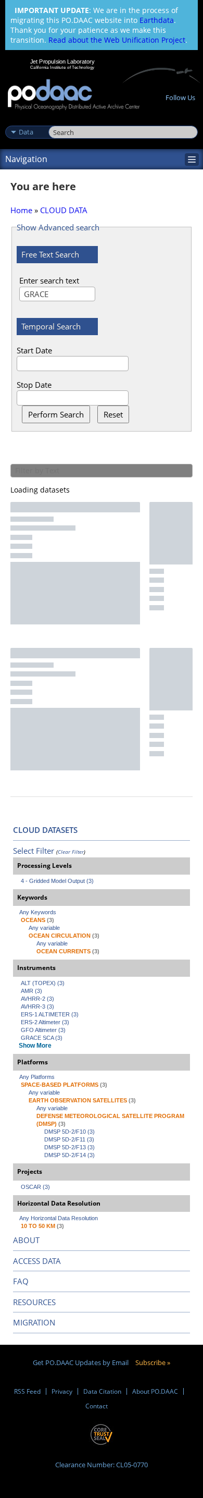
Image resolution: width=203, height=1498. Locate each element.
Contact (96, 1406)
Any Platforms (37, 1077)
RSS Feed (27, 1391)
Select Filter (33, 850)
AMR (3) (31, 991)
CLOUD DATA (63, 210)
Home (21, 210)
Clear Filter (71, 851)
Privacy (62, 1391)
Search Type (25, 121)
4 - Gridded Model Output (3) (57, 881)
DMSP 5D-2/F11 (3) (69, 1139)
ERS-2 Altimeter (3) (45, 1022)
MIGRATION (34, 1322)
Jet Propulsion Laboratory (62, 61)
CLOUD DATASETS (45, 830)
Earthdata (156, 20)
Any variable (44, 928)
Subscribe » (152, 1362)
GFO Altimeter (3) (43, 1030)
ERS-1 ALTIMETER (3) (50, 1014)
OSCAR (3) (35, 1187)
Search (60, 121)
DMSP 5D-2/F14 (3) (69, 1155)
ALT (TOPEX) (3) (43, 983)
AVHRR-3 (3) (37, 1006)
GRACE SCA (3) (41, 1038)
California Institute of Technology (62, 67)
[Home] (73, 95)
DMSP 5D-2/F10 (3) (69, 1131)
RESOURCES (34, 1302)
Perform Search (56, 414)
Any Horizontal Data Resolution (58, 1218)
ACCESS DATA (37, 1261)
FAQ (21, 1281)
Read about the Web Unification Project (116, 40)
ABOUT (26, 1240)
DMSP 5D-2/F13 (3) (69, 1147)
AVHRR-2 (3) (37, 999)
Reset (113, 414)
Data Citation (102, 1391)
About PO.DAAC (155, 1391)
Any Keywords (37, 912)
